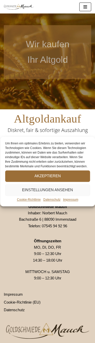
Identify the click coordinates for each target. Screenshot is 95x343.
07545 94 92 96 (54, 226)
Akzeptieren (47, 176)
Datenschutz (52, 199)
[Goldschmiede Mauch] (19, 7)
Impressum (70, 199)
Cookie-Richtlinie (29, 199)
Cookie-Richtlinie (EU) (22, 302)
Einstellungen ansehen (47, 190)
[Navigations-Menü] (85, 7)
